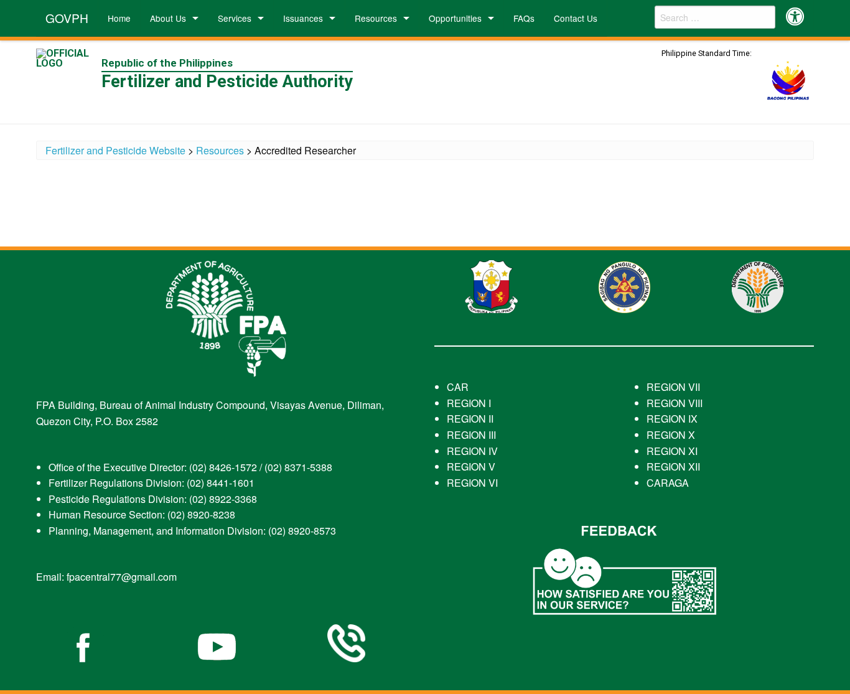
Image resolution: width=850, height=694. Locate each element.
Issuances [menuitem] (303, 18)
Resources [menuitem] (376, 18)
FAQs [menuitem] (524, 18)
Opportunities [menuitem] (455, 18)
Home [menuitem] (119, 18)
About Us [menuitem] (168, 18)
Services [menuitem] (234, 18)
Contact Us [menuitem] (575, 18)
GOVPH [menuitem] (66, 17)
